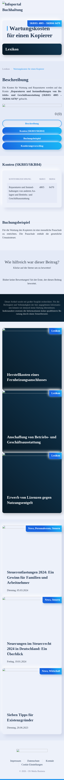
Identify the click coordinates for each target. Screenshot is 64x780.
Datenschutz (33, 761)
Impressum (15, 761)
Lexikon (11, 49)
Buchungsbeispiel (32, 138)
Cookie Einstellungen (32, 764)
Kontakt (50, 761)
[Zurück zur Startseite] (14, 7)
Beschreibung (32, 123)
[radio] (21, 274)
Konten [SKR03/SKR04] (32, 131)
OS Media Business (36, 771)
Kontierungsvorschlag (32, 146)
